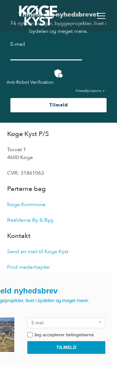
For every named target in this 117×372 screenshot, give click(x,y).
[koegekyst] (38, 15)
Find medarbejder (28, 267)
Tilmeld (58, 105)
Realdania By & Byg (30, 220)
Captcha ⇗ (90, 91)
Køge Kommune (26, 204)
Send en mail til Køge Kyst (37, 251)
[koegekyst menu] (101, 16)
